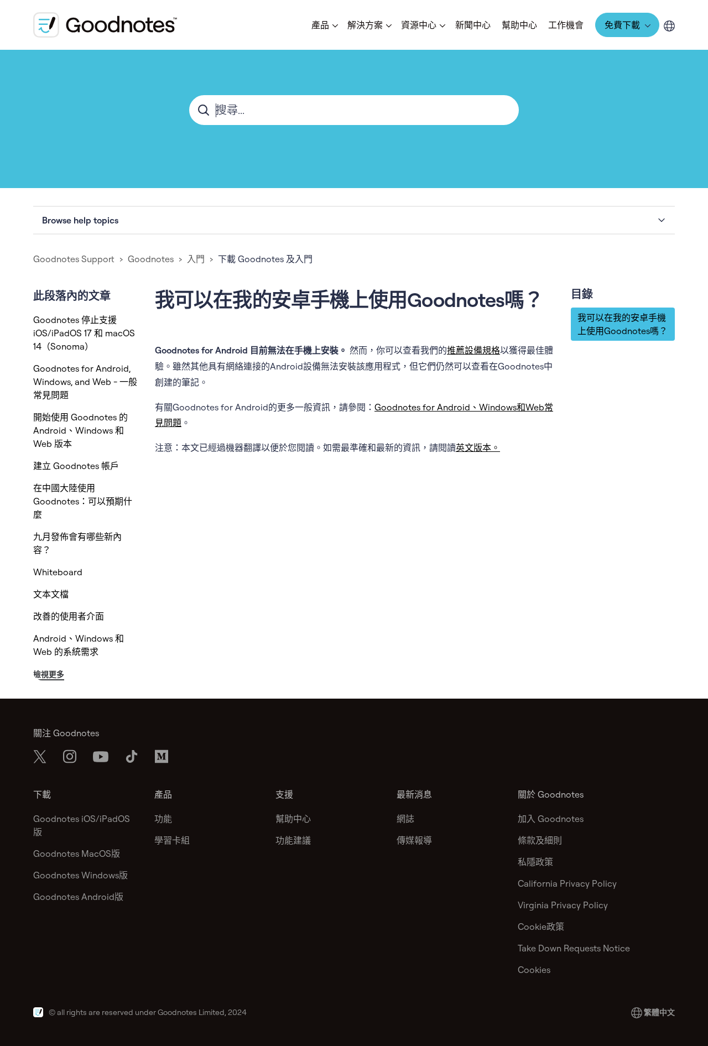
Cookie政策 (541, 926)
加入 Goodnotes (551, 818)
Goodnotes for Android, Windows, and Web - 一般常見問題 (85, 381)
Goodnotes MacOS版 (76, 853)
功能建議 (293, 840)
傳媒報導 (414, 840)
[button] (324, 25)
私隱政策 (535, 861)
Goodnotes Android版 (78, 896)
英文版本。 (478, 447)
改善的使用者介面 (68, 616)
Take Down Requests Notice (574, 948)
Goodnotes (151, 258)
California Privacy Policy (567, 883)
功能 (163, 818)
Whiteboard (57, 571)
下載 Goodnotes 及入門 (265, 258)
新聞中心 (473, 24)
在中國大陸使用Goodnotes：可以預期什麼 (82, 501)
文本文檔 (51, 594)
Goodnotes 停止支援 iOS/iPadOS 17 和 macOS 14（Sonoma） (84, 333)
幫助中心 (519, 24)
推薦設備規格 (473, 350)
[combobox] (354, 110)
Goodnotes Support (73, 258)
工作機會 (566, 24)
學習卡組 (172, 840)
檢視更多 (48, 674)
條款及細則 (540, 840)
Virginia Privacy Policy (563, 904)
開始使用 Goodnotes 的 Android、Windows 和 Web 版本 (80, 430)
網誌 (405, 818)
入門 (196, 258)
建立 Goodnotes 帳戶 (76, 465)
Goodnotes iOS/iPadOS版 (81, 825)
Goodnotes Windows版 (80, 875)
